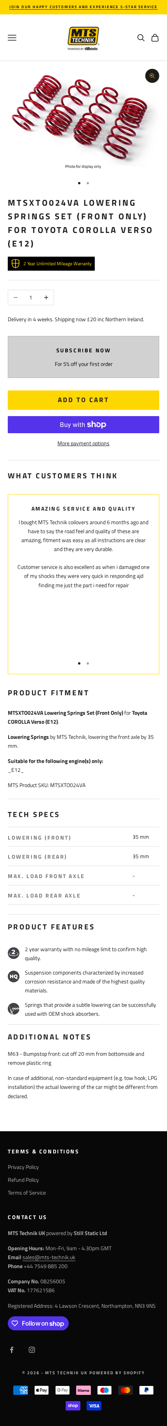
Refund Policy (23, 1180)
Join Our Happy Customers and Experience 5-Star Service (83, 7)
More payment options (83, 443)
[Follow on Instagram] (32, 1350)
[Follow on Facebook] (12, 1350)
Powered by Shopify (117, 1373)
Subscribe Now (83, 350)
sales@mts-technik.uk (49, 1257)
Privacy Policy (23, 1167)
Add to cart (83, 400)
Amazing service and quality (83, 508)
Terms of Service (27, 1192)
